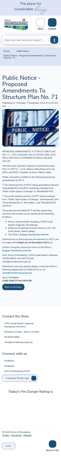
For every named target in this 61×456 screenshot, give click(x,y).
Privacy (6, 435)
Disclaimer (16, 435)
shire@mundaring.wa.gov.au (17, 272)
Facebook (9, 360)
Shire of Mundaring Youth (17, 370)
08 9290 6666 (12, 336)
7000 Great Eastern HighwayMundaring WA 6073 (19, 325)
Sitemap (27, 435)
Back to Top (52, 450)
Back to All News (13, 286)
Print (10, 446)
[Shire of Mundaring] (16, 23)
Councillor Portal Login (17, 378)
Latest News (22, 50)
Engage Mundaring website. (17, 250)
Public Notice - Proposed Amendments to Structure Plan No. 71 (29, 56)
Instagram (9, 365)
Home (6, 50)
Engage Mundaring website (34, 234)
